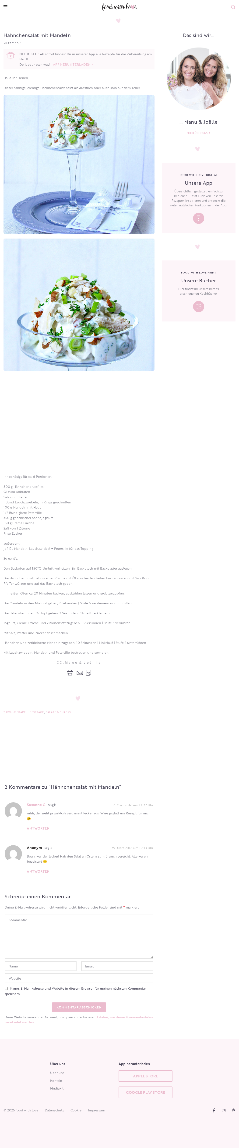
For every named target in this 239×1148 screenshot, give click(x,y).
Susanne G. (36, 804)
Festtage (37, 712)
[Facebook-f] (214, 1110)
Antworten (38, 828)
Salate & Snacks (58, 712)
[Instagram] (224, 1110)
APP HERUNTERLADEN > (73, 64)
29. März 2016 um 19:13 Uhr (132, 847)
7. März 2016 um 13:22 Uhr (133, 804)
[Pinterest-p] (233, 1110)
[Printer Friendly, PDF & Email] (79, 673)
